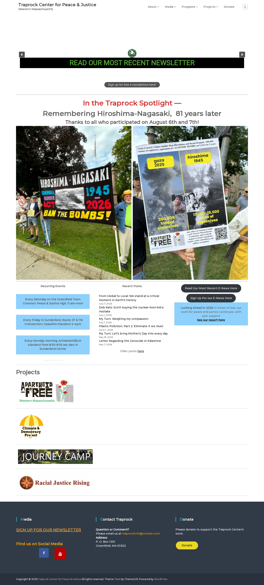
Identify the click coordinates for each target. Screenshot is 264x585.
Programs (188, 7)
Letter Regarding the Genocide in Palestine (130, 341)
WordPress (160, 579)
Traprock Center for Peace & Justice (57, 4)
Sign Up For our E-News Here (211, 298)
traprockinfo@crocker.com (141, 533)
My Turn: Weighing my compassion (123, 319)
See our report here (211, 320)
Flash (118, 579)
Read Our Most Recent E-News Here (211, 288)
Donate (229, 7)
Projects (209, 7)
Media (169, 7)
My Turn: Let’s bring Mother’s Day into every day (133, 333)
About (152, 7)
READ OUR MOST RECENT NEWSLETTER (132, 63)
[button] (132, 54)
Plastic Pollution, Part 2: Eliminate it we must (131, 326)
